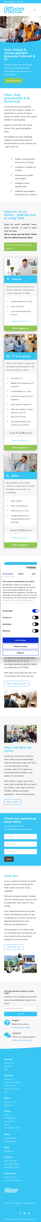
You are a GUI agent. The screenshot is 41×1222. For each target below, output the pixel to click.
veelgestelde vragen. (21, 1027)
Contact (7, 1124)
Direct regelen (19, 328)
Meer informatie (19, 321)
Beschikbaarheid (10, 1118)
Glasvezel (7, 1066)
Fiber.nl (8, 1203)
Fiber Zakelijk (9, 1)
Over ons (7, 1115)
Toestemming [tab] (8, 574)
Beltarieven (8, 1105)
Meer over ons (14, 947)
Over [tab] (34, 574)
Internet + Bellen (10, 1102)
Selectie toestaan (20, 646)
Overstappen (9, 1121)
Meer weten (13, 801)
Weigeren (20, 653)
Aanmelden (20, 1014)
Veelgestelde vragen (12, 1128)
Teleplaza (21, 1)
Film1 (6, 1092)
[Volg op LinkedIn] (29, 1213)
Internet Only (9, 1063)
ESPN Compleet (10, 1086)
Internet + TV (9, 1079)
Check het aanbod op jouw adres (19, 246)
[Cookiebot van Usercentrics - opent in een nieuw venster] (29, 567)
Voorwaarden (30, 1203)
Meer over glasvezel (17, 683)
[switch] (35, 617)
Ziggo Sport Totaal (11, 1089)
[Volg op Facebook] (20, 1213)
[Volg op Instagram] (24, 1213)
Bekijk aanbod (13, 80)
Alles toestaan (20, 640)
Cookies (17, 1203)
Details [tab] (21, 574)
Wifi (5, 1069)
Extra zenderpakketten (13, 1082)
